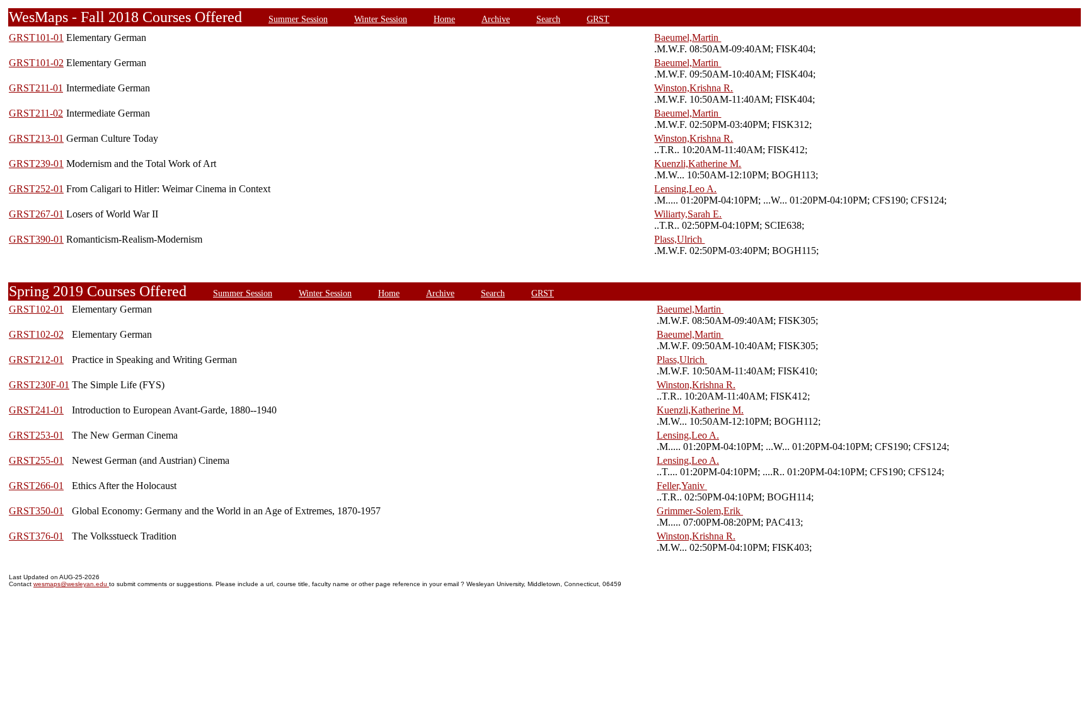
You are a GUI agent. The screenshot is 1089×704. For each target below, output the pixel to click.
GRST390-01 (36, 239)
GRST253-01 (36, 435)
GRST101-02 (36, 62)
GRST (598, 19)
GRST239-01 (36, 163)
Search (548, 19)
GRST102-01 (36, 309)
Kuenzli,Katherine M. (697, 163)
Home (444, 19)
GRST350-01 (36, 510)
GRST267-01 (36, 214)
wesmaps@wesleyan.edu (71, 583)
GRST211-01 (36, 88)
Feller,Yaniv (682, 485)
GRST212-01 (36, 359)
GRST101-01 (36, 37)
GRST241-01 (36, 410)
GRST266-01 (36, 485)
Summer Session (298, 19)
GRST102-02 (36, 334)
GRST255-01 (36, 460)
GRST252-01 (36, 188)
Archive (495, 19)
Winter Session (380, 19)
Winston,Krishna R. (693, 88)
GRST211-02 (36, 113)
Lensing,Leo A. (685, 188)
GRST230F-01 (39, 384)
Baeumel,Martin (687, 37)
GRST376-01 (36, 536)
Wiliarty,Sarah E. (688, 214)
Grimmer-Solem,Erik (700, 510)
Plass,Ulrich (679, 239)
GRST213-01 (36, 138)
